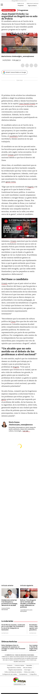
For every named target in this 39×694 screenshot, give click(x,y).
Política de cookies (29, 672)
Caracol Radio (9, 5)
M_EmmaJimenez (35, 56)
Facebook (22, 65)
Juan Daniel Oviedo (27, 104)
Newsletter (29, 665)
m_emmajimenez (3, 58)
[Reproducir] (5, 49)
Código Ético (33, 674)
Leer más (25, 431)
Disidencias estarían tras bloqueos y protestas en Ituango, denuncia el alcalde (9, 602)
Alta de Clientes (27, 667)
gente (3, 399)
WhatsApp (36, 65)
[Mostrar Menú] (2, 5)
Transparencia (23, 674)
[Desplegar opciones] (34, 49)
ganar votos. (11, 182)
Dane (13, 321)
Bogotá (30, 187)
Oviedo (11, 155)
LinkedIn (31, 65)
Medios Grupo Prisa (19, 684)
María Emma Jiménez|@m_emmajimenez (17, 56)
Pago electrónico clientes (14, 667)
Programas (23, 10)
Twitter (27, 65)
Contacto (9, 665)
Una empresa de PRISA (19, 680)
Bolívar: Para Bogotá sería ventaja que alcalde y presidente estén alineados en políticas (28, 603)
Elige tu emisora (32, 5)
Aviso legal (27, 670)
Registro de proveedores (15, 670)
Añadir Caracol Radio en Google (16, 72)
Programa (20, 5)
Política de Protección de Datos (13, 672)
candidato (13, 136)
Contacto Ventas (19, 665)
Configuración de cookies (9, 674)
